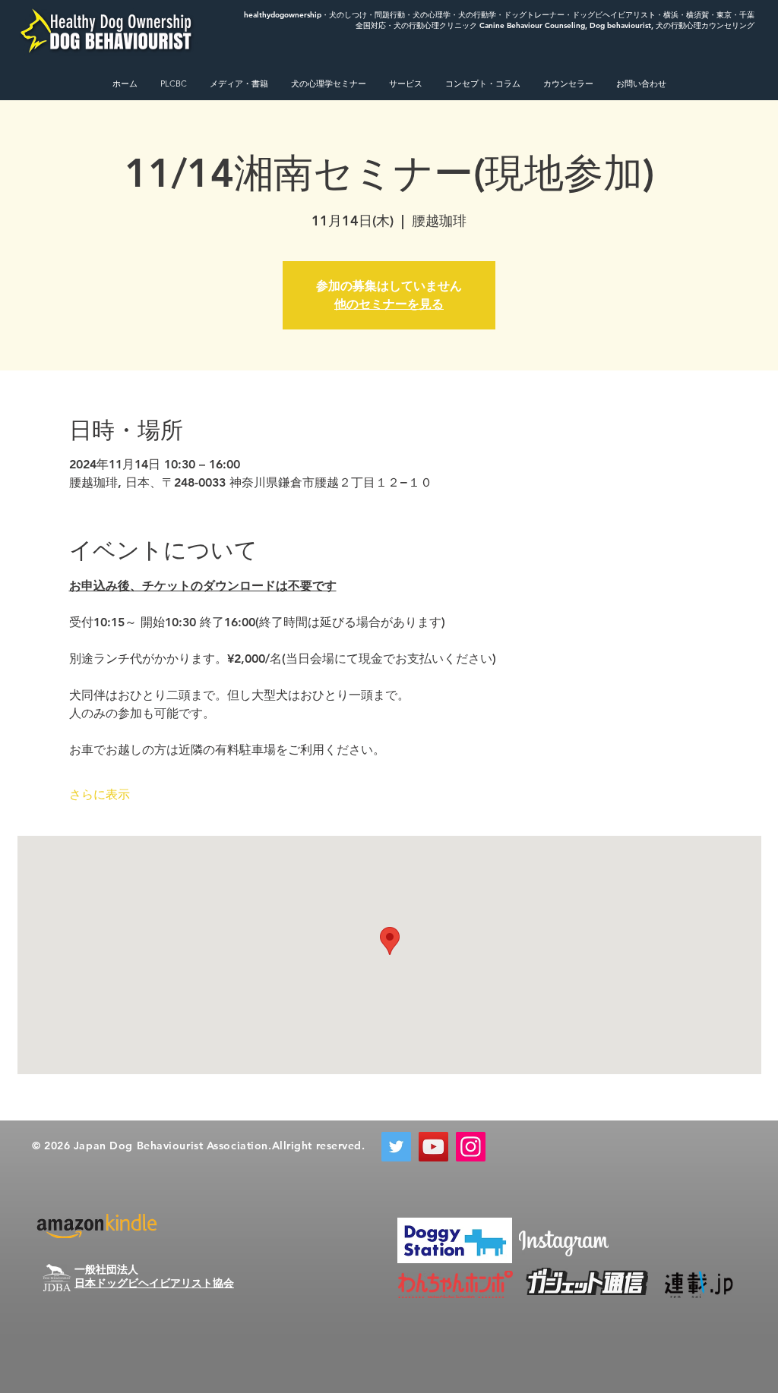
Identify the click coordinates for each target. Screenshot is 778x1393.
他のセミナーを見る (389, 304)
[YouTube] (433, 1146)
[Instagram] (470, 1146)
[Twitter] (396, 1146)
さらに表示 (99, 794)
